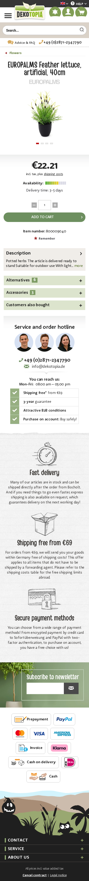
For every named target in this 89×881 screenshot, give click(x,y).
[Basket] (81, 13)
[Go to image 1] (37, 143)
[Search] (80, 29)
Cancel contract (35, 875)
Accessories (20, 292)
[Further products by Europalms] (44, 81)
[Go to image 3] (46, 143)
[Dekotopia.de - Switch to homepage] (29, 10)
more (78, 266)
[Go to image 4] (51, 143)
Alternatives (21, 280)
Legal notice (58, 875)
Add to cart (42, 217)
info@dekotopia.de (48, 367)
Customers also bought (27, 305)
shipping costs (53, 174)
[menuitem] (57, 4)
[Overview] (6, 54)
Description (18, 253)
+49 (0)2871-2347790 (62, 42)
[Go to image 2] (42, 143)
